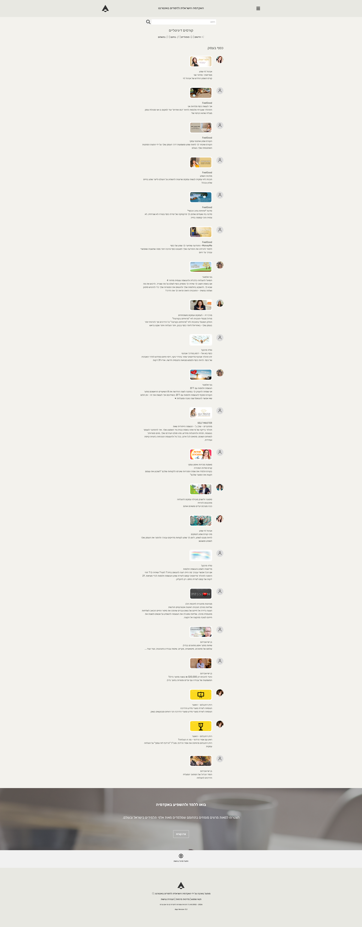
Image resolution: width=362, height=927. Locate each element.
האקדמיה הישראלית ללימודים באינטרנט (181, 8)
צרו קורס (181, 834)
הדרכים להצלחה (204, 777)
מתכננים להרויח (205, 502)
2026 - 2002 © (196, 904)
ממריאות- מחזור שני (203, 75)
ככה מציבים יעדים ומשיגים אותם (197, 506)
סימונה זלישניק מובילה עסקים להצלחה (194, 499)
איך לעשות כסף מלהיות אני (200, 106)
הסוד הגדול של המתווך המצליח (197, 774)
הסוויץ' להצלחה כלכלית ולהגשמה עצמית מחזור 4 (189, 280)
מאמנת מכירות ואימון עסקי (200, 464)
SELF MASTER (205, 423)
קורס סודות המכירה (203, 468)
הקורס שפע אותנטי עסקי (201, 141)
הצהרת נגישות (167, 899)
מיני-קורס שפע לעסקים (201, 534)
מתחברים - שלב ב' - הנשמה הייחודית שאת (192, 426)
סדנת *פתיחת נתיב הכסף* (199, 210)
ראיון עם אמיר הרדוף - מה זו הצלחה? (195, 739)
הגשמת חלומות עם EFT (201, 388)
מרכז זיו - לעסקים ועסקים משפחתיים (195, 315)
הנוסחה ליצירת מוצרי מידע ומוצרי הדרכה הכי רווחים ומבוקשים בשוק (181, 711)
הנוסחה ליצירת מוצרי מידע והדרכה (196, 708)
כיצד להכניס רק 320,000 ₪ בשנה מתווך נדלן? (190, 676)
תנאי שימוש (196, 899)
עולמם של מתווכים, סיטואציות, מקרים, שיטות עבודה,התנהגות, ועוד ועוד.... (178, 648)
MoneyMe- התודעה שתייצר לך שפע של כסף (191, 245)
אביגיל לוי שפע (205, 71)
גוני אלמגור (207, 277)
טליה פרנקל (206, 350)
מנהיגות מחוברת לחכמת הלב (198, 603)
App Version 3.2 (181, 909)
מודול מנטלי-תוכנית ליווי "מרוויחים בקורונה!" (192, 318)
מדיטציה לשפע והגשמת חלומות (197, 569)
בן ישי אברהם (206, 642)
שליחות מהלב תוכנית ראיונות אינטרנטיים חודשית (190, 607)
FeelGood (207, 103)
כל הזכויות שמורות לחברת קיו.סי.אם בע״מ (175, 904)
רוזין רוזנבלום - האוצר (202, 704)
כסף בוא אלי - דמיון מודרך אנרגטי (197, 353)
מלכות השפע (206, 176)
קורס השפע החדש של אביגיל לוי (197, 78)
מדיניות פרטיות (182, 899)
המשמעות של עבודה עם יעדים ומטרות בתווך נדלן (189, 680)
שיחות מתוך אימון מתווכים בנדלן (197, 645)
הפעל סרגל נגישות (181, 861)
